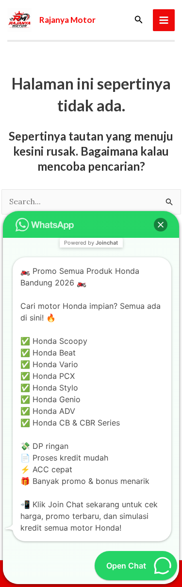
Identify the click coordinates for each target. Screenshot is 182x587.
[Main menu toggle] (164, 20)
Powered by (91, 242)
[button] (138, 20)
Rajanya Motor (67, 20)
